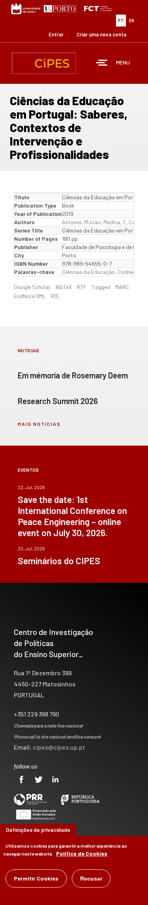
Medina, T (114, 222)
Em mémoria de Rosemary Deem (73, 375)
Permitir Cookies (36, 878)
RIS (55, 296)
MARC (122, 286)
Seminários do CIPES (59, 560)
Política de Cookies (81, 853)
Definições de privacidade (38, 829)
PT (121, 20)
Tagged (101, 286)
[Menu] (102, 63)
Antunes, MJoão (81, 222)
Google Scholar (32, 286)
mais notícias (39, 424)
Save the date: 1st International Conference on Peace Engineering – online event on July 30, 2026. (72, 516)
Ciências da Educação (88, 271)
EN (131, 20)
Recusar (91, 878)
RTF (81, 286)
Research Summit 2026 (58, 401)
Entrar (56, 34)
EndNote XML (30, 296)
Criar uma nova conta (101, 34)
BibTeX (64, 286)
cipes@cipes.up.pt (59, 747)
